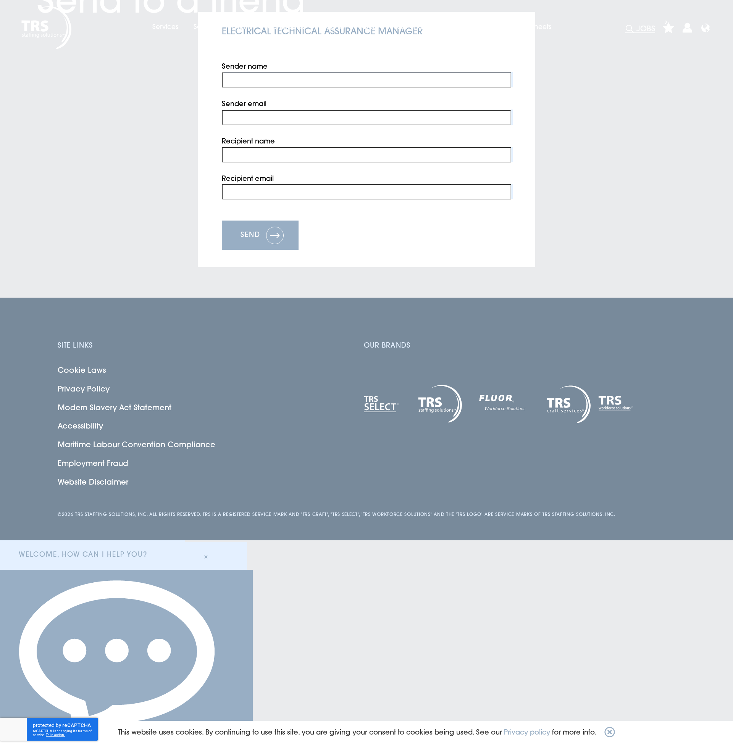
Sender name (245, 67)
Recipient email (248, 179)
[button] (609, 733)
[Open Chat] (126, 658)
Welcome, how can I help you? (83, 555)
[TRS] (45, 28)
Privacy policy (527, 733)
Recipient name (248, 142)
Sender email (244, 104)
